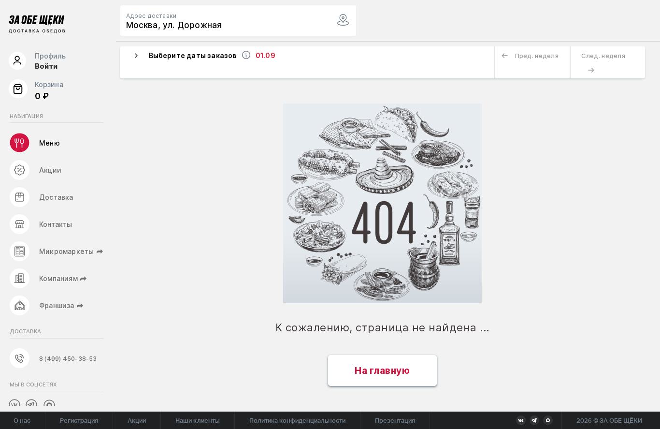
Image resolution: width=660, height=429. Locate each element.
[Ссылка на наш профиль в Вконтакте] (14, 404)
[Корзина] (18, 91)
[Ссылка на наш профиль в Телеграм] (31, 405)
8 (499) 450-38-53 (68, 358)
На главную (382, 370)
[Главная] (37, 26)
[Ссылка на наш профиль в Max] (49, 405)
